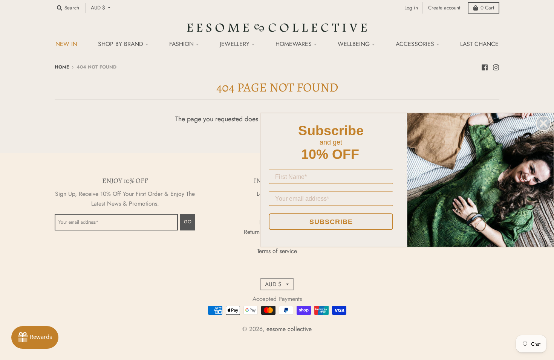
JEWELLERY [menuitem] (234, 44)
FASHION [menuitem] (181, 44)
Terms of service (277, 251)
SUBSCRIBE (331, 222)
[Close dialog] (543, 123)
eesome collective (289, 329)
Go (187, 221)
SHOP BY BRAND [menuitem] (120, 44)
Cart (487, 7)
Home (62, 67)
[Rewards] (34, 337)
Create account (444, 7)
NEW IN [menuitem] (66, 44)
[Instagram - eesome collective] (496, 66)
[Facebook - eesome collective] (484, 66)
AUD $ (98, 7)
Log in (411, 7)
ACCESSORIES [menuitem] (415, 44)
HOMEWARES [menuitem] (293, 44)
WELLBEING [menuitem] (354, 44)
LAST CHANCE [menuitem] (479, 44)
